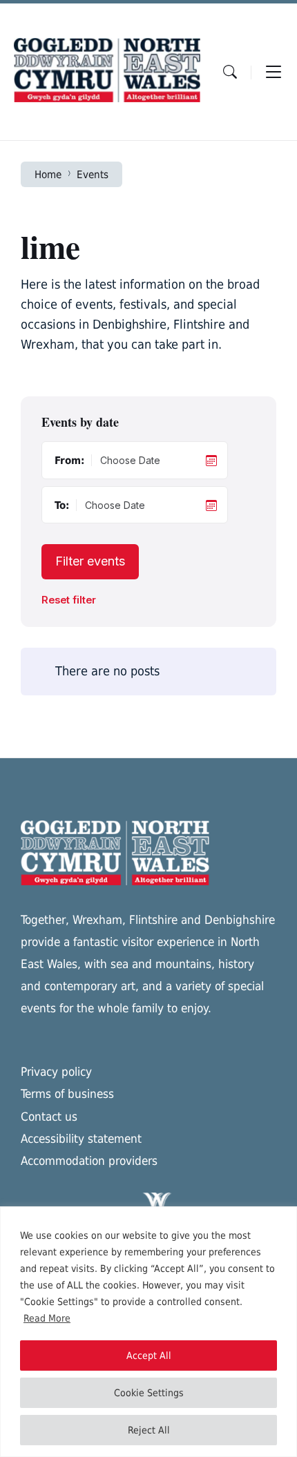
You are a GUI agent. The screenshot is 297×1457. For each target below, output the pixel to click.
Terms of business (67, 1094)
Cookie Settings (149, 1392)
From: (69, 460)
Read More (46, 1318)
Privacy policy (56, 1072)
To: (62, 505)
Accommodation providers (89, 1161)
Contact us (49, 1116)
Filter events (90, 561)
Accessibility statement (81, 1139)
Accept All (148, 1355)
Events (92, 174)
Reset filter (68, 600)
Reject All (149, 1430)
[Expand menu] (273, 72)
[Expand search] (230, 72)
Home (48, 174)
